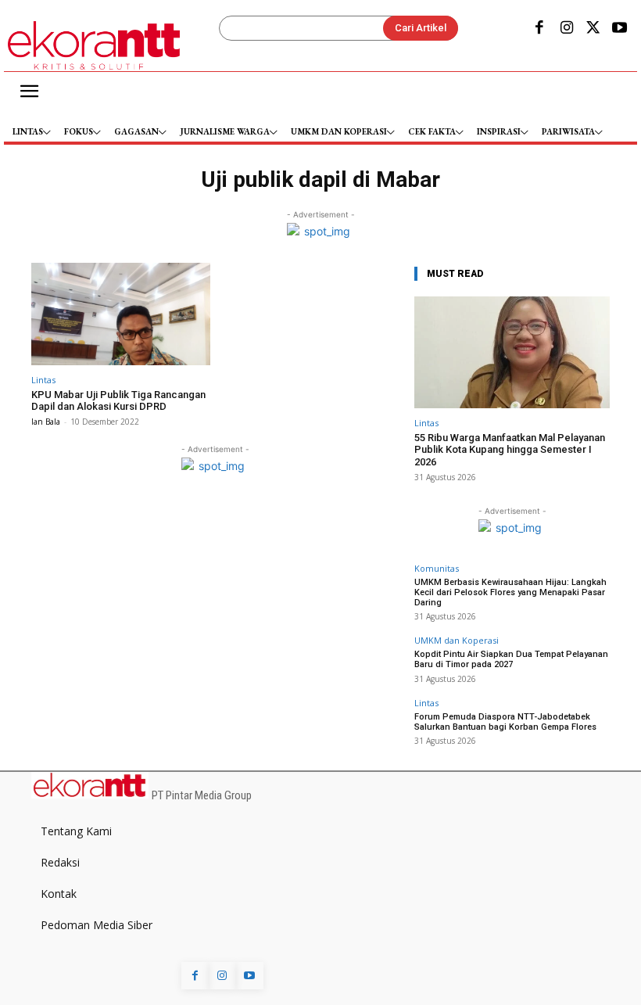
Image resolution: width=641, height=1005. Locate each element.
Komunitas (436, 568)
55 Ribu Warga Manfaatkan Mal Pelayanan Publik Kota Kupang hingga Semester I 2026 (509, 450)
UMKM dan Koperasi (456, 640)
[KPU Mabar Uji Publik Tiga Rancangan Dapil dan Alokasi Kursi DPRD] (120, 314)
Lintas (43, 379)
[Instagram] (566, 29)
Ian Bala (45, 421)
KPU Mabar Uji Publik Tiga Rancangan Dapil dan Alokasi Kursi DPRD (118, 401)
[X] (593, 29)
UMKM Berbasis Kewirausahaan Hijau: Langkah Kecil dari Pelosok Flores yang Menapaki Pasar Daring (510, 592)
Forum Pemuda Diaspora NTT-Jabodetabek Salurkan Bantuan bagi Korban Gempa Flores (505, 722)
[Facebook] (539, 29)
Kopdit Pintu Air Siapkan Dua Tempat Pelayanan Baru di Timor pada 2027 (511, 659)
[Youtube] (620, 29)
